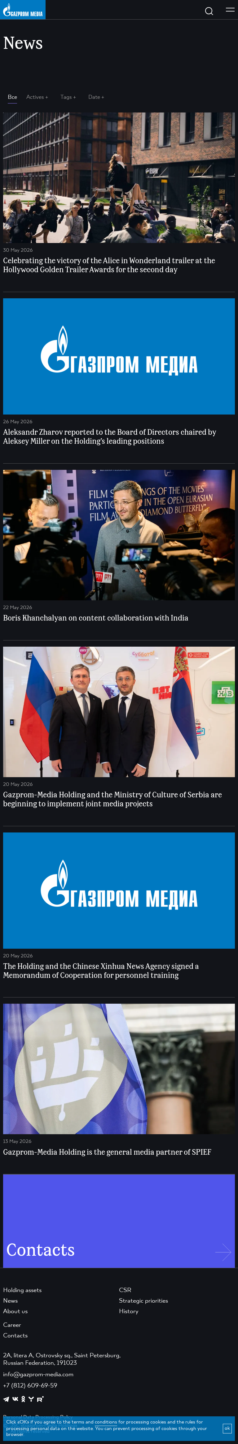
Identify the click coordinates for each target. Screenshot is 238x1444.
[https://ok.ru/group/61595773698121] (23, 1399)
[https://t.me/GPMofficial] (6, 1399)
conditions (106, 1422)
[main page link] (22, 9)
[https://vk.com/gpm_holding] (15, 1399)
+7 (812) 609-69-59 (30, 1386)
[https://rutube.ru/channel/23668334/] (40, 1399)
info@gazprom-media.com (38, 1375)
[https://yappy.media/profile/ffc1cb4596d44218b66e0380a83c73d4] (31, 1399)
